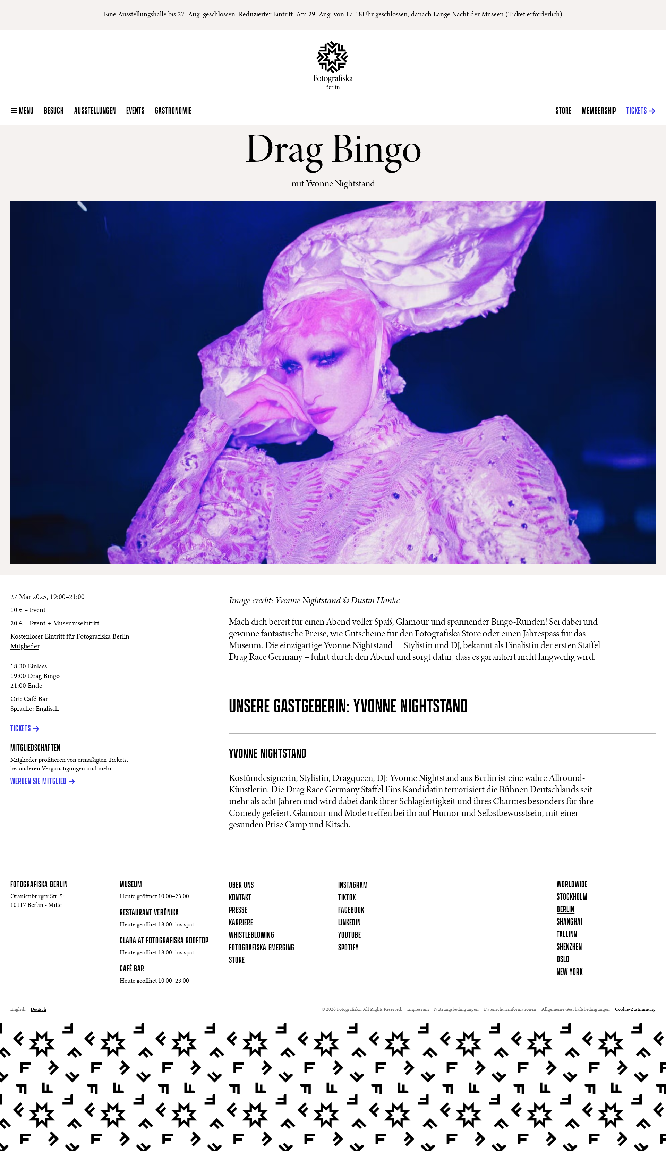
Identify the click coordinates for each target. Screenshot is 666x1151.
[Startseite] (333, 65)
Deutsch (38, 1009)
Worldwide (572, 884)
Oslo (563, 959)
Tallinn (567, 934)
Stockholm (572, 897)
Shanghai (569, 922)
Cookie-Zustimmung (635, 1009)
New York (570, 972)
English (17, 1009)
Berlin (565, 909)
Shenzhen (569, 947)
